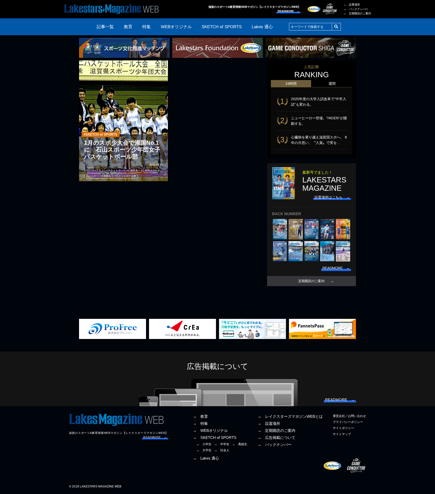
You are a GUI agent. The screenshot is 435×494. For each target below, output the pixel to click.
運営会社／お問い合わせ (349, 416)
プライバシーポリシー (348, 422)
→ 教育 (200, 416)
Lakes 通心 (262, 26)
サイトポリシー (343, 428)
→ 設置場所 (351, 4)
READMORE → (288, 11)
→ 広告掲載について (276, 438)
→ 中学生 (221, 444)
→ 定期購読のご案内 (357, 13)
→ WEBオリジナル (210, 431)
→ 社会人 (221, 450)
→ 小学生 (203, 444)
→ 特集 (200, 424)
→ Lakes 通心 (206, 458)
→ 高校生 (239, 444)
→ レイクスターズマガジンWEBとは (290, 416)
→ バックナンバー (355, 9)
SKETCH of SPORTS (222, 26)
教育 (128, 26)
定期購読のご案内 (311, 281)
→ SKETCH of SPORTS (214, 438)
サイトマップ (342, 434)
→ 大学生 (203, 450)
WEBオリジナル (176, 26)
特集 (146, 26)
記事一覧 (105, 26)
